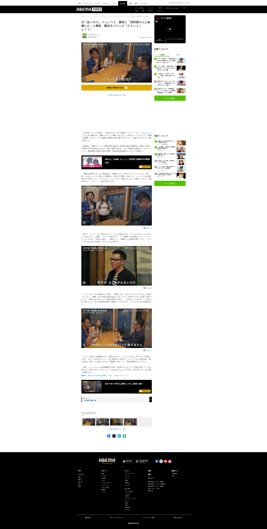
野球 (103, 473)
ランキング (87, 3)
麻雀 (136, 3)
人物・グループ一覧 (153, 488)
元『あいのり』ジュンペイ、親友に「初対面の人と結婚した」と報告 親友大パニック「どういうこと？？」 (147, 16)
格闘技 (103, 489)
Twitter (161, 461)
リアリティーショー (172, 8)
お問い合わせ (177, 517)
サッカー (104, 476)
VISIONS (174, 473)
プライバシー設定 (149, 517)
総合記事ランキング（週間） (156, 486)
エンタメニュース (91, 16)
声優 (126, 480)
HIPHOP (150, 11)
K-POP (160, 8)
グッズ (127, 478)
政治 (79, 484)
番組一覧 (150, 491)
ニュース (97, 3)
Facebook (157, 461)
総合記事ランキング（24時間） (157, 484)
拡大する (149, 228)
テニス (103, 492)
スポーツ (106, 3)
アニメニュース (129, 473)
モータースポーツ (107, 483)
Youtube (165, 461)
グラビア (159, 11)
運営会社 (88, 517)
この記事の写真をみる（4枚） (117, 95)
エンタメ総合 (139, 8)
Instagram (170, 461)
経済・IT (80, 482)
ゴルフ (103, 480)
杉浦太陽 (121, 151)
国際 (79, 479)
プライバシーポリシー (117, 517)
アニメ (114, 3)
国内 (79, 477)
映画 (136, 11)
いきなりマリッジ (94, 34)
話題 (79, 486)
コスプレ (127, 485)
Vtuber (127, 483)
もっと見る (170, 98)
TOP (79, 3)
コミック (127, 476)
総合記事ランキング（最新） (156, 481)
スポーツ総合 (105, 487)
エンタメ (123, 3)
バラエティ (151, 8)
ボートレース (105, 485)
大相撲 (103, 478)
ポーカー (144, 3)
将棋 (130, 3)
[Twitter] (113, 436)
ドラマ (184, 8)
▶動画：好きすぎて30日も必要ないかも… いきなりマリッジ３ (105, 375)
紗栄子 (89, 37)
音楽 (142, 11)
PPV (173, 476)
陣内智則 (94, 37)
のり (123, 135)
